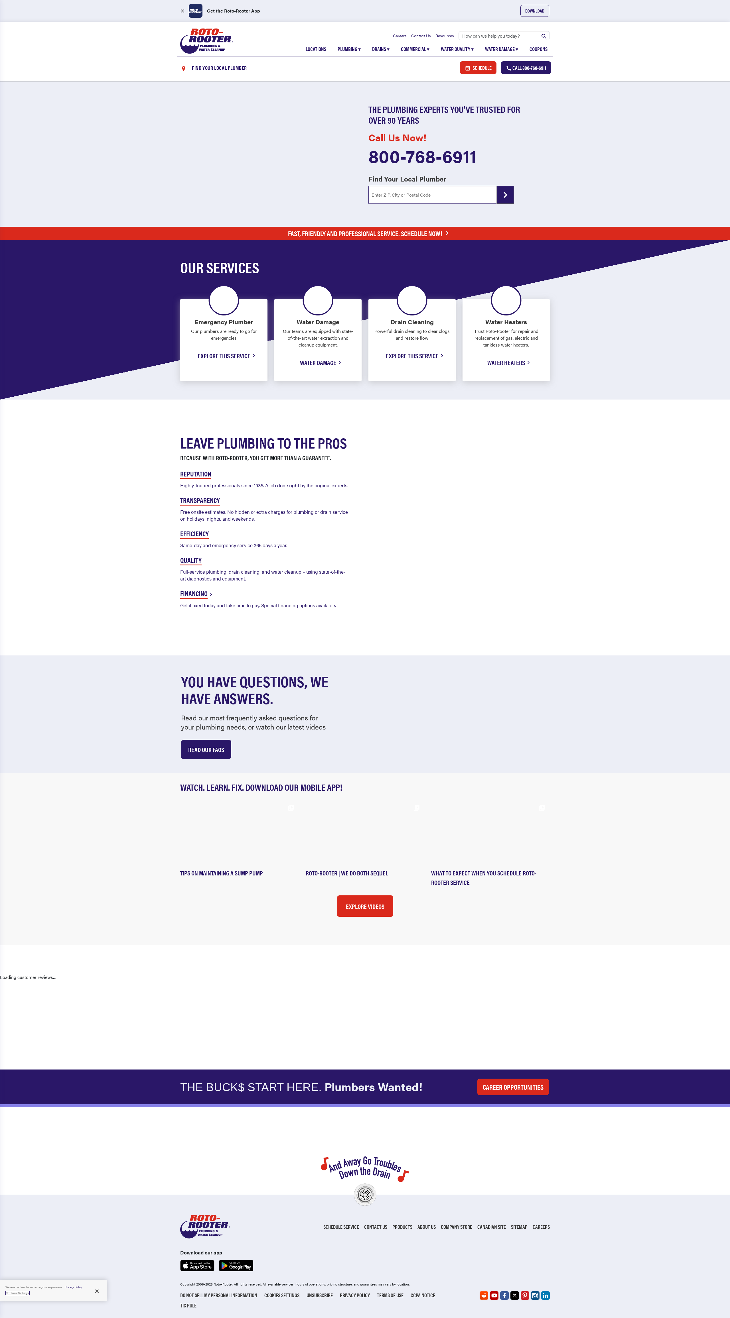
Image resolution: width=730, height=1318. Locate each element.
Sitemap (519, 1226)
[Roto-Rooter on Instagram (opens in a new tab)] (535, 1295)
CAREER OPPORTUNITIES (513, 1087)
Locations (316, 48)
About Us (426, 1226)
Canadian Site (491, 1226)
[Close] (97, 1291)
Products (402, 1226)
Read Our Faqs (206, 749)
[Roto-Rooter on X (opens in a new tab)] (514, 1295)
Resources (444, 35)
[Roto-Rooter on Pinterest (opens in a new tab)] (525, 1295)
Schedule (482, 67)
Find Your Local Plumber (407, 179)
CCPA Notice (423, 1295)
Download (534, 10)
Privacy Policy (355, 1295)
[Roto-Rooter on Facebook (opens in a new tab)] (504, 1295)
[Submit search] (544, 35)
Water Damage (501, 48)
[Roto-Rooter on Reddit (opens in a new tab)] (484, 1295)
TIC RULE (188, 1305)
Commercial (415, 48)
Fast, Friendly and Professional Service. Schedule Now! (365, 233)
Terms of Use (390, 1295)
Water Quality (457, 48)
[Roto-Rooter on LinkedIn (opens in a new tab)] (545, 1295)
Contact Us (421, 35)
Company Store (456, 1226)
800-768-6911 (422, 155)
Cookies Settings (281, 1295)
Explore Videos (365, 906)
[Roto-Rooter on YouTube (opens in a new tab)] (494, 1295)
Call (529, 67)
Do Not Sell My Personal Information (218, 1295)
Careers (400, 35)
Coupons (539, 48)
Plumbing (349, 48)
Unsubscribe (320, 1295)
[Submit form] (505, 195)
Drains (381, 48)
